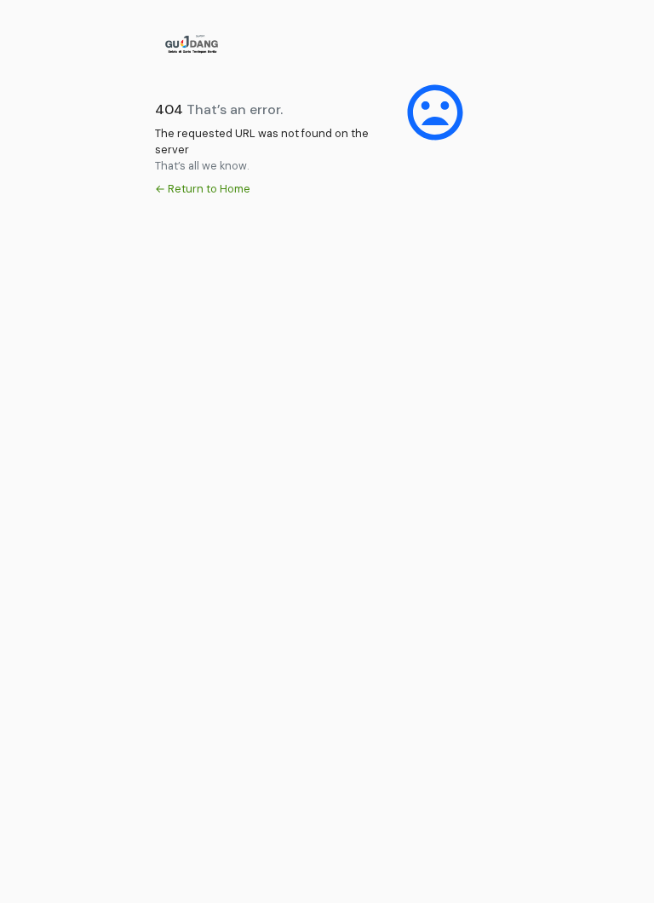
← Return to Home (202, 188)
